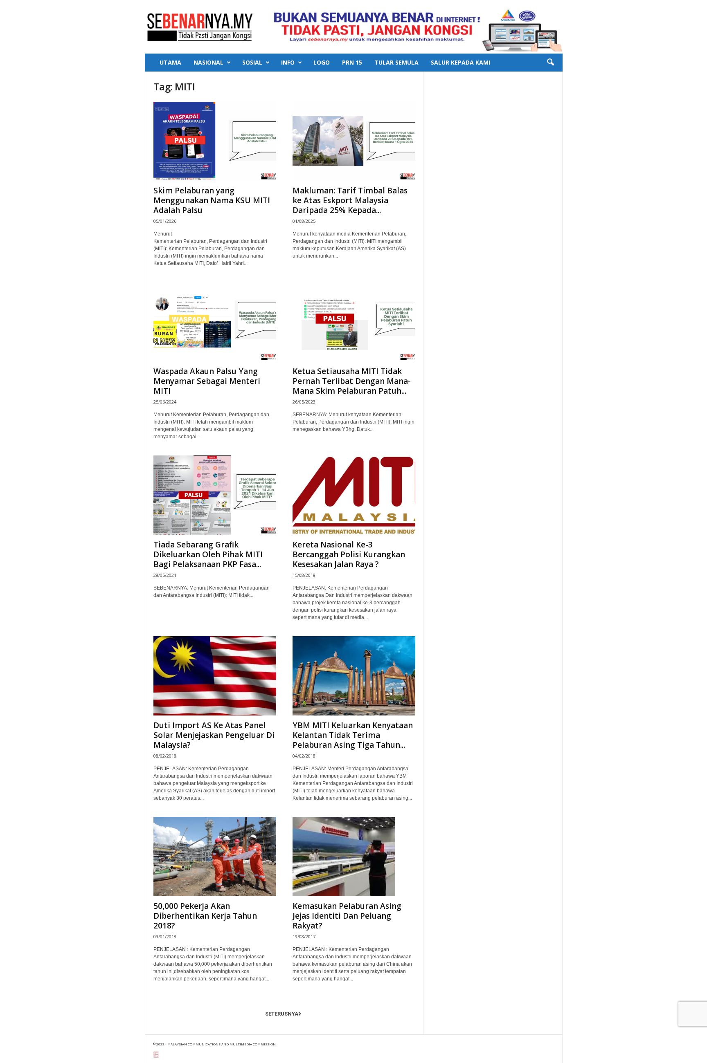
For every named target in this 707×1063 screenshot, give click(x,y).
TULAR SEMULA (396, 62)
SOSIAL (252, 62)
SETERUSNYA (281, 1014)
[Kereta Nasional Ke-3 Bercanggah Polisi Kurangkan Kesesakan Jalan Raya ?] (354, 495)
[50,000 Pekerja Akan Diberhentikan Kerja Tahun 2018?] (214, 856)
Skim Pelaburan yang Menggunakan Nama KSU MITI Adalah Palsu (211, 200)
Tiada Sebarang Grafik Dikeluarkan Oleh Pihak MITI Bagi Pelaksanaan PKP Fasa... (208, 554)
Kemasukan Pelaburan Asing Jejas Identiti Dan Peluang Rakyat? (347, 916)
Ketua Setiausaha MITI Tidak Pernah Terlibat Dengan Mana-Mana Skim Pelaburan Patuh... (352, 381)
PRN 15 (352, 62)
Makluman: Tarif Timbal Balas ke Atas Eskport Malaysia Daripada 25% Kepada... (350, 200)
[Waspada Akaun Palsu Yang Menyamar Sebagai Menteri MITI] (214, 321)
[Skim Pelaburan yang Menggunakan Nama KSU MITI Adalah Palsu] (214, 141)
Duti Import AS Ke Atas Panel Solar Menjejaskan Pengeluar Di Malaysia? (214, 735)
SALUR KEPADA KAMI (460, 62)
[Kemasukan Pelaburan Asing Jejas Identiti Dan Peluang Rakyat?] (354, 856)
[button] (550, 63)
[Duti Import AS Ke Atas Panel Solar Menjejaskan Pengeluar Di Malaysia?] (214, 675)
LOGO (321, 62)
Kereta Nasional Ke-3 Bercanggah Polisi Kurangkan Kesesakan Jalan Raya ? (349, 554)
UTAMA (170, 62)
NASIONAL (208, 62)
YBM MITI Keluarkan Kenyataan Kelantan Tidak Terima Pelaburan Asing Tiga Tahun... (353, 735)
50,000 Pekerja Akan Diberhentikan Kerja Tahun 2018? (205, 916)
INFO (288, 62)
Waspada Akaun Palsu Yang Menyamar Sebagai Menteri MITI (206, 381)
